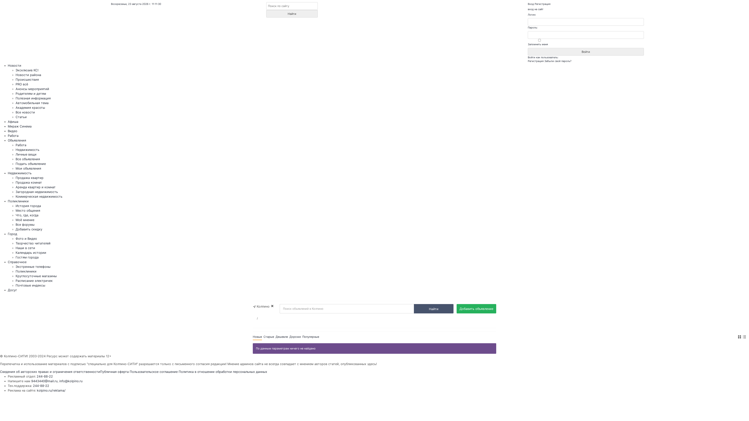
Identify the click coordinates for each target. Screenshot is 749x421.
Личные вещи (26, 154)
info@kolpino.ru (71, 381)
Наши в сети (25, 248)
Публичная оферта (114, 372)
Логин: (532, 14)
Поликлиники (18, 201)
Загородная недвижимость (37, 192)
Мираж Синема (20, 126)
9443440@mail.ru (44, 381)
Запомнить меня (538, 44)
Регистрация (542, 4)
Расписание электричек (34, 281)
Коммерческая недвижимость (39, 196)
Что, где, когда (27, 215)
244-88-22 (45, 376)
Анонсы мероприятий (32, 89)
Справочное (17, 262)
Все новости (25, 112)
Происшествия (27, 79)
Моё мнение (25, 220)
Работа (13, 136)
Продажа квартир (29, 178)
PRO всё (22, 84)
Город (12, 234)
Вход (531, 4)
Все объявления (28, 159)
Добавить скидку (29, 229)
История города (28, 206)
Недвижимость (27, 150)
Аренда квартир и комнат (36, 187)
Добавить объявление (476, 309)
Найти (433, 309)
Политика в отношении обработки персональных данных (223, 372)
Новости (14, 65)
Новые (257, 336)
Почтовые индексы (30, 285)
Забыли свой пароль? (557, 61)
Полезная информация (33, 98)
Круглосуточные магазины (36, 276)
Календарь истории (31, 253)
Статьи (21, 117)
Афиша (13, 122)
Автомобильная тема (32, 103)
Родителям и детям (31, 94)
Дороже (295, 336)
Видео (12, 131)
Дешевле (282, 336)
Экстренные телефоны (33, 267)
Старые (269, 336)
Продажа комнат (29, 182)
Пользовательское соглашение (154, 372)
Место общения (28, 210)
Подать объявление (31, 164)
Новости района (28, 75)
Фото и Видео (26, 239)
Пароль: (533, 27)
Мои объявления (28, 168)
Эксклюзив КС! (27, 70)
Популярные (310, 336)
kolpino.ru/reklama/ (51, 390)
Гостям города (27, 257)
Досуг (12, 290)
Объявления (17, 140)
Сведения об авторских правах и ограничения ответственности (50, 372)
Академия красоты (30, 108)
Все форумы (25, 224)
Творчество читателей (33, 243)
